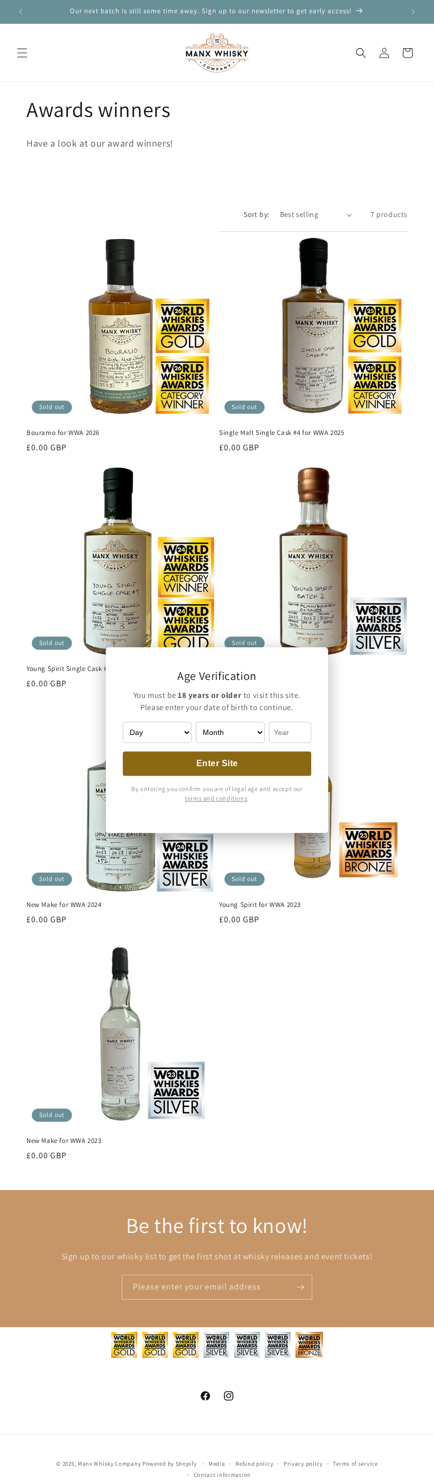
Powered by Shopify (169, 1463)
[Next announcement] (413, 11)
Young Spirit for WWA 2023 (260, 905)
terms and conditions (216, 798)
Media (217, 1463)
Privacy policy (303, 1463)
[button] (22, 53)
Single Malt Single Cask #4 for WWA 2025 (281, 433)
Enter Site (217, 763)
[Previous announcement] (20, 11)
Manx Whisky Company (109, 1463)
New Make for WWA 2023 (64, 1141)
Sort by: (256, 214)
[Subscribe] (300, 1287)
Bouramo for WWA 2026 (63, 433)
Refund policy (254, 1463)
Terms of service (355, 1463)
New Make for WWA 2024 (64, 905)
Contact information (222, 1474)
